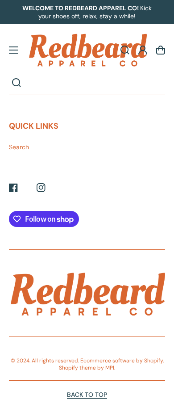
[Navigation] (13, 50)
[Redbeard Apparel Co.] (87, 50)
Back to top (87, 395)
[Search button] (16, 83)
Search (19, 147)
